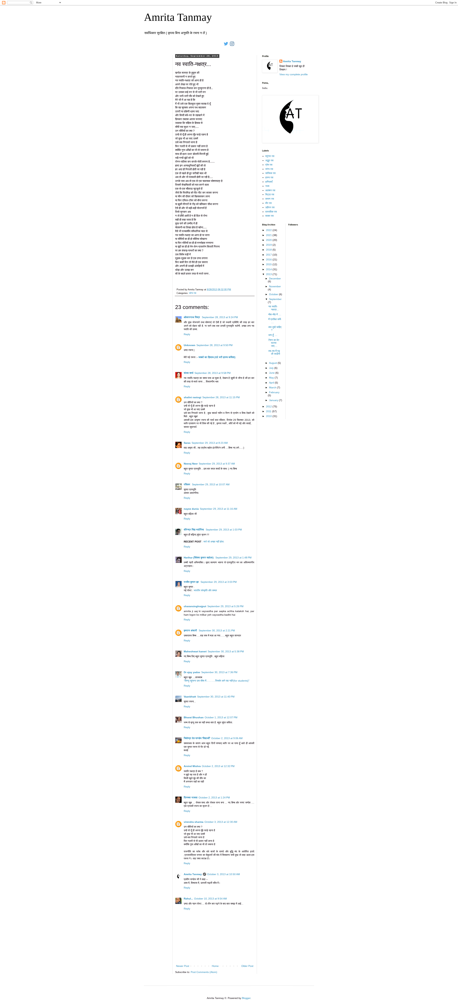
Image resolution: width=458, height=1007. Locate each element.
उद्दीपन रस (269, 207)
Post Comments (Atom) (204, 972)
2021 (269, 235)
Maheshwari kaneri (195, 651)
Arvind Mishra (192, 766)
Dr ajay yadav (192, 672)
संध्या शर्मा (188, 373)
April (272, 382)
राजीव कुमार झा (191, 581)
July (271, 367)
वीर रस (268, 203)
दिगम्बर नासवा (191, 797)
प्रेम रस (268, 164)
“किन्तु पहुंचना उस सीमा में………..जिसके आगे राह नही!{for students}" (216, 680)
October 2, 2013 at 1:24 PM (214, 797)
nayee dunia (191, 508)
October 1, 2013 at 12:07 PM (221, 717)
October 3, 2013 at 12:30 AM (220, 821)
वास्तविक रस (271, 211)
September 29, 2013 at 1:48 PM (233, 557)
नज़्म (267, 186)
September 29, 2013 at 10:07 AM (211, 484)
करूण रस (269, 198)
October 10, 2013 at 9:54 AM (210, 898)
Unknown (189, 345)
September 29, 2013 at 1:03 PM (224, 529)
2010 (269, 416)
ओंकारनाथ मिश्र (192, 317)
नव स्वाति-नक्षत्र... (273, 308)
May (272, 377)
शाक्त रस (269, 215)
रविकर (187, 484)
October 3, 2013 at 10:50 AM (223, 874)
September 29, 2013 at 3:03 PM (219, 581)
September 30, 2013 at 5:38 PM (226, 651)
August (273, 362)
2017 (269, 254)
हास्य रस (269, 177)
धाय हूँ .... (272, 335)
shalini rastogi (192, 397)
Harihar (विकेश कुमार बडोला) (199, 557)
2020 (269, 240)
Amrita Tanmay (178, 17)
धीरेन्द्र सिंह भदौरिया (194, 529)
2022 (269, 230)
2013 (269, 274)
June (272, 372)
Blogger (246, 998)
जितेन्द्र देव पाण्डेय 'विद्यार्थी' (197, 738)
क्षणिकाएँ (268, 181)
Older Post (247, 966)
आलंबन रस (270, 190)
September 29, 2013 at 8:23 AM (210, 442)
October (274, 294)
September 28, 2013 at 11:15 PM (221, 397)
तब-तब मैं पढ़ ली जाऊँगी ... (274, 353)
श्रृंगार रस (269, 156)
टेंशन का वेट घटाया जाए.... (273, 343)
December (275, 278)
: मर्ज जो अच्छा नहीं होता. (213, 541)
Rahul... (188, 898)
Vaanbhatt (190, 696)
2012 (269, 406)
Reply (187, 334)
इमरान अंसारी (191, 630)
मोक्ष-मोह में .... (274, 314)
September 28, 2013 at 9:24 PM (220, 317)
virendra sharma (193, 821)
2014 (269, 269)
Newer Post (182, 966)
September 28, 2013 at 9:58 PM (212, 373)
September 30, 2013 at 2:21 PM (217, 630)
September (275, 299)
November (275, 286)
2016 (269, 259)
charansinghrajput (195, 606)
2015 (269, 264)
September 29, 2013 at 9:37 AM (217, 463)
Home (215, 966)
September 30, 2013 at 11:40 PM (216, 696)
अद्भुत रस (269, 160)
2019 (269, 244)
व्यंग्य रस (192, 293)
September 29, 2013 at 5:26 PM (225, 606)
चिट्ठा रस (269, 194)
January (274, 400)
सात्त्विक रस (270, 173)
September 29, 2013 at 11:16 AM (218, 508)
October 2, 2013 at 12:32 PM (218, 766)
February (274, 392)
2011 (269, 411)
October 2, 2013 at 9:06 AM (227, 738)
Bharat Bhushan (194, 717)
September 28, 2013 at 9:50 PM (214, 345)
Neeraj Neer (191, 463)
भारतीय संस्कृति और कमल (205, 590)
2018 (269, 249)
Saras (187, 442)
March (273, 387)
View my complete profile (293, 74)
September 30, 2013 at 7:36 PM (219, 672)
